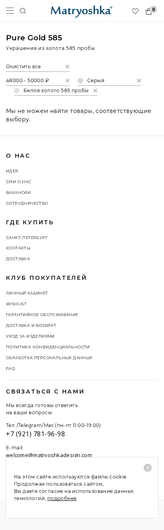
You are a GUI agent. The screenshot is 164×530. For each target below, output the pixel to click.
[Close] (147, 467)
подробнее (62, 498)
